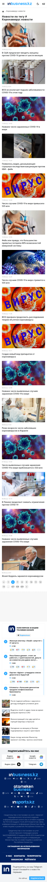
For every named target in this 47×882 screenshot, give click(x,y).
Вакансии (17, 859)
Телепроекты (34, 856)
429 (22, 586)
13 (4, 586)
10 (31, 582)
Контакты (19, 856)
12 (40, 582)
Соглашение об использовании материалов (23, 847)
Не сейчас (23, 878)
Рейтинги (30, 859)
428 (17, 586)
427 (12, 586)
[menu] (3, 4)
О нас (9, 856)
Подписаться (37, 878)
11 (36, 582)
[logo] (20, 4)
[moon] (38, 4)
